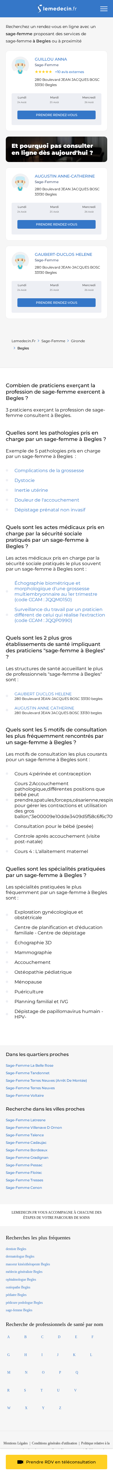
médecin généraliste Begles (24, 1272)
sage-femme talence (25, 1135)
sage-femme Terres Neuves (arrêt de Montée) (46, 1080)
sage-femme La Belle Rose (29, 1065)
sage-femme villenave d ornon (34, 1127)
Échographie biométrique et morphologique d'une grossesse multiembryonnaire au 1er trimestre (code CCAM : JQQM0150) (55, 591)
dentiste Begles (16, 1249)
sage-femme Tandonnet (28, 1073)
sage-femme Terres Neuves (30, 1088)
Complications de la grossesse (49, 470)
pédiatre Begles (16, 1295)
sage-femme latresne (25, 1120)
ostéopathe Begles (18, 1287)
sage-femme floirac (24, 1172)
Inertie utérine (31, 490)
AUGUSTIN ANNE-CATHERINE (65, 176)
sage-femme (53, 341)
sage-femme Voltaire (25, 1095)
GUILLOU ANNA (51, 59)
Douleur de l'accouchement (46, 500)
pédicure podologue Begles (24, 1303)
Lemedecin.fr (24, 341)
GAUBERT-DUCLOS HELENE (63, 254)
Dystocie (24, 480)
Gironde (78, 341)
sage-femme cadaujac (26, 1142)
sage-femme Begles (19, 1310)
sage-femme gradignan (27, 1157)
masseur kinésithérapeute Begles (28, 1264)
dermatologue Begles (20, 1256)
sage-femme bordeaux (27, 1150)
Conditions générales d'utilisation (54, 1443)
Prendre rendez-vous (56, 115)
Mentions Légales (15, 1443)
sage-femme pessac (24, 1165)
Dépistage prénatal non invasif (49, 510)
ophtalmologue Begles (21, 1279)
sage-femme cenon (24, 1187)
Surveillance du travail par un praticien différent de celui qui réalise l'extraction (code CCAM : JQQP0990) (59, 615)
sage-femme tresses (24, 1180)
